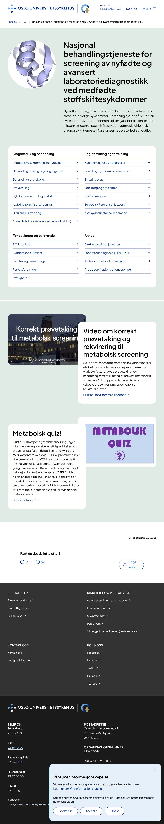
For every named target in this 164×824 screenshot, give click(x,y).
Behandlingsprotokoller (29, 179)
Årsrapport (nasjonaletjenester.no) (108, 269)
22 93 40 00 (15, 762)
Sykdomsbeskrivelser (27, 253)
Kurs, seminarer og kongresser (105, 162)
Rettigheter (20, 278)
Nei (43, 562)
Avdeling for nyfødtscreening (32, 204)
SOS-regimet (22, 244)
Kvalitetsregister (96, 196)
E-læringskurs (94, 179)
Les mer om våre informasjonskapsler (78, 788)
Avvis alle (91, 811)
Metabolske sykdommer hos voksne (37, 162)
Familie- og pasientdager (30, 261)
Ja (26, 562)
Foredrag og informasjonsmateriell (108, 171)
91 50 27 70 (15, 733)
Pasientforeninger (25, 269)
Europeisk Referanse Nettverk (105, 204)
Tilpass (114, 811)
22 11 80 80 (15, 790)
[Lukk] (154, 770)
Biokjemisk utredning (27, 213)
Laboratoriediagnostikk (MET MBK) (108, 253)
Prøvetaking (21, 188)
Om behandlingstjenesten (102, 244)
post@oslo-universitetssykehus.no (29, 804)
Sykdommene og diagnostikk (33, 196)
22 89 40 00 (15, 747)
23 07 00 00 (16, 776)
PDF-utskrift (134, 565)
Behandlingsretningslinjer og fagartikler (39, 171)
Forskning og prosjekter (101, 188)
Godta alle (65, 811)
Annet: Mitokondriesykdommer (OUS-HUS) (42, 221)
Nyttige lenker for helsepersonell (106, 213)
